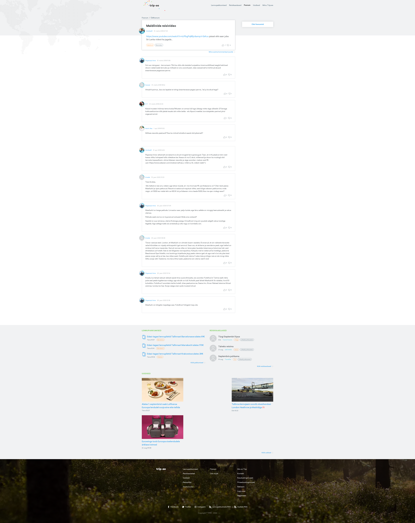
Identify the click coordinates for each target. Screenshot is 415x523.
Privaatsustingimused (246, 482)
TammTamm (227, 340)
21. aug (220, 350)
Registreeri (241, 495)
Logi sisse (241, 491)
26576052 (228, 350)
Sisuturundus (188, 486)
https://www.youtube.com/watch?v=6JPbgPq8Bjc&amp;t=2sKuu (177, 36)
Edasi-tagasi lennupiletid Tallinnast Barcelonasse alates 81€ (176, 336)
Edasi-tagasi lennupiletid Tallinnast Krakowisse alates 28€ (175, 353)
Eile (219, 340)
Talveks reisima (225, 346)
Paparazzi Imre (150, 60)
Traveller (228, 359)
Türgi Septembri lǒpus (229, 336)
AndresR (149, 31)
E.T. (146, 104)
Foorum (247, 5)
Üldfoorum (155, 18)
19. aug (220, 359)
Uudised (256, 5)
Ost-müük (214, 473)
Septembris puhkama (228, 356)
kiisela (147, 177)
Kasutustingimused (245, 478)
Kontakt (240, 473)
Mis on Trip (242, 469)
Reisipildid (187, 482)
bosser (147, 85)
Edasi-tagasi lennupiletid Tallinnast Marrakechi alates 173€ (175, 345)
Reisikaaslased (235, 5)
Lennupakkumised (219, 5)
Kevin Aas (148, 128)
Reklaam (240, 486)
